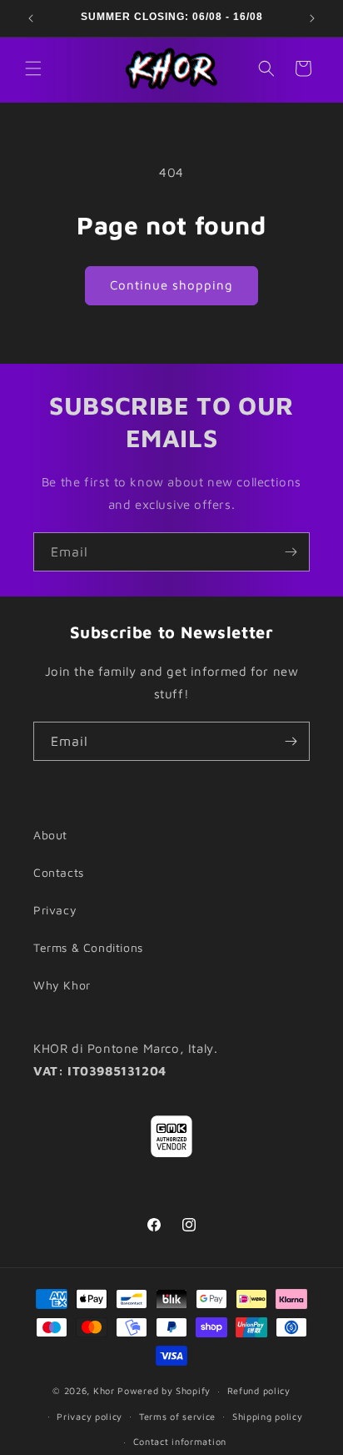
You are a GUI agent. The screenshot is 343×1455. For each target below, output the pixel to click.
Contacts (58, 872)
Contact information (179, 1441)
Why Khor (62, 985)
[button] (33, 68)
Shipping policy (267, 1416)
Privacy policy (89, 1416)
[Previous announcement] (30, 18)
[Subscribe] (290, 551)
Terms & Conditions (88, 947)
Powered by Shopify (164, 1390)
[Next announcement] (312, 18)
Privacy (55, 910)
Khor (104, 1390)
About (50, 835)
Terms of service (177, 1416)
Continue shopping (171, 285)
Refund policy (259, 1390)
